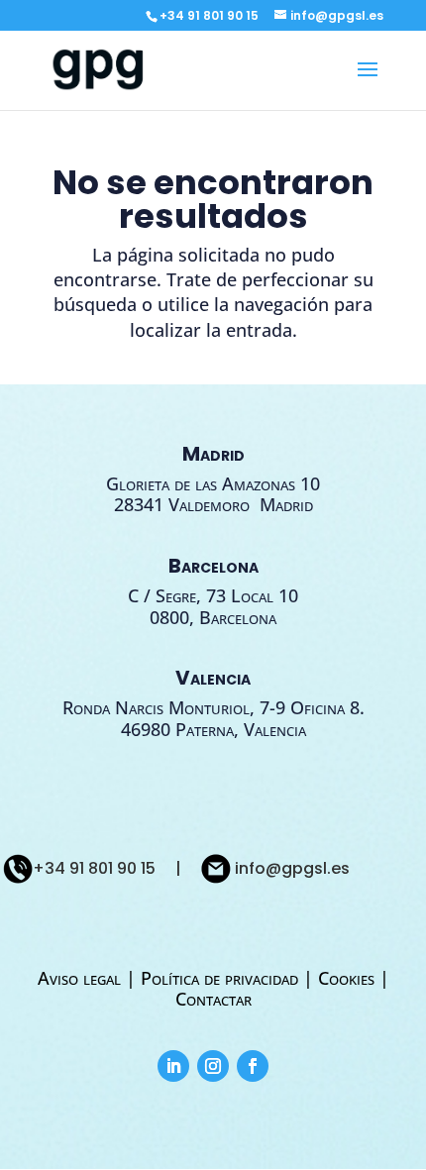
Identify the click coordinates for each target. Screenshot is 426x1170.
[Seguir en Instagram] (213, 1066)
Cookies (346, 978)
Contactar (213, 998)
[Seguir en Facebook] (252, 1066)
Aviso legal (82, 978)
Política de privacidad (219, 978)
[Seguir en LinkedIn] (173, 1066)
